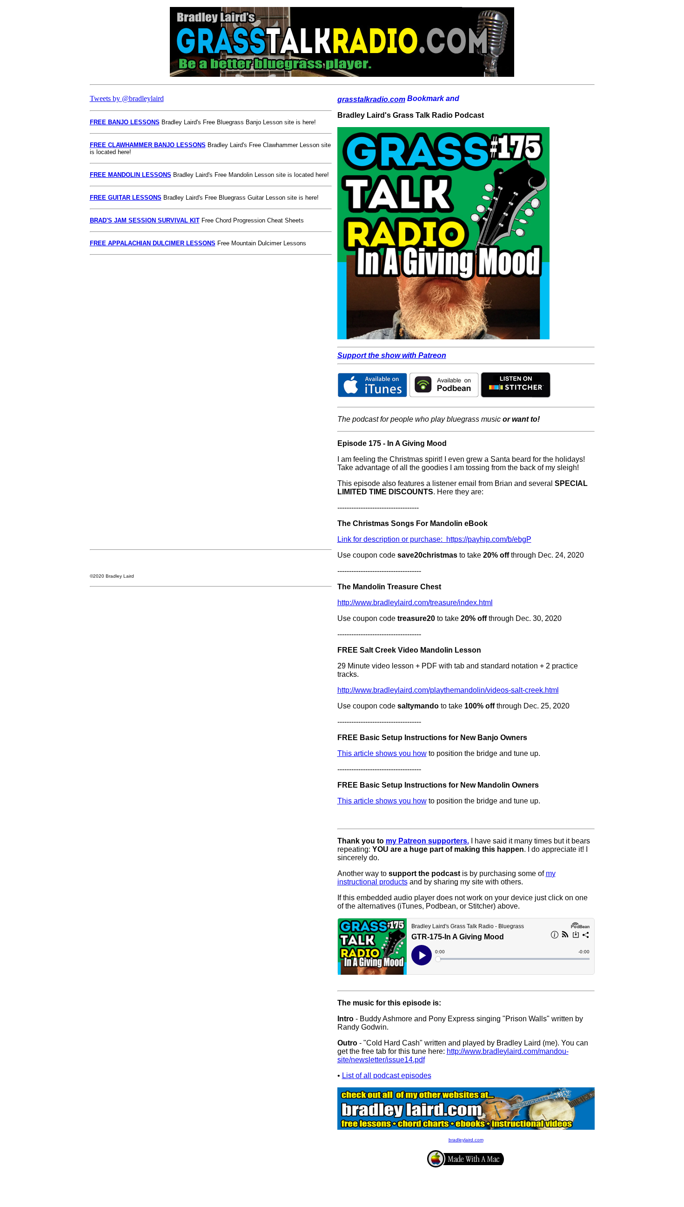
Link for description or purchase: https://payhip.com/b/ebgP (434, 539)
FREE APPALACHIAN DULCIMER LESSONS (152, 243)
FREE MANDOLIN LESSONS (130, 174)
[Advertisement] (118, 402)
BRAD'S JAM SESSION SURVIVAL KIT (145, 220)
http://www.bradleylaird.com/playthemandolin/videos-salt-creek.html (448, 690)
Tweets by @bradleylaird (127, 98)
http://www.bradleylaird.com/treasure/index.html (415, 603)
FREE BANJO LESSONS (125, 122)
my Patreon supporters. (427, 841)
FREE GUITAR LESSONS (125, 197)
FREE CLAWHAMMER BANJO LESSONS (148, 145)
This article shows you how (382, 753)
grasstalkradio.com (371, 99)
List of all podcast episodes (386, 1075)
